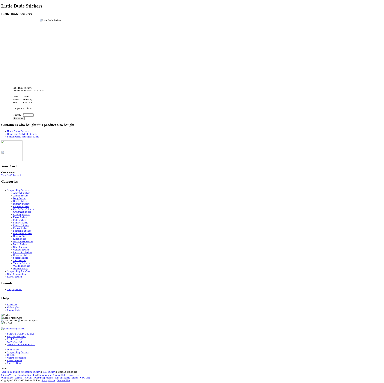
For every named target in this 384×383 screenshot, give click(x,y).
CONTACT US (14, 342)
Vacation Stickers (21, 263)
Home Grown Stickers (17, 131)
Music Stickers (20, 244)
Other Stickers (20, 247)
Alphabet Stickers (21, 193)
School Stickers (20, 257)
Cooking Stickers (21, 214)
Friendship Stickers (22, 230)
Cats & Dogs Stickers (23, 209)
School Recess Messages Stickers (23, 136)
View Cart (85, 377)
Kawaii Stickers (14, 276)
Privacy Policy (48, 380)
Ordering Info (13, 307)
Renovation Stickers (22, 252)
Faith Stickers (19, 220)
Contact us (12, 304)
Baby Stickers (19, 198)
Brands (75, 377)
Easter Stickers (20, 217)
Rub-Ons (11, 355)
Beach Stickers (20, 201)
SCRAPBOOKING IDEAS (20, 333)
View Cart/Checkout (11, 175)
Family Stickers (20, 222)
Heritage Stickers (21, 236)
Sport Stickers (19, 260)
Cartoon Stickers (21, 206)
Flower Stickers (20, 228)
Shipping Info (13, 310)
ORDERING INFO (16, 336)
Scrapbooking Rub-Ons (18, 271)
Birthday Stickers (21, 203)
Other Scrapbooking (16, 274)
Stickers (18, 377)
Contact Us (73, 375)
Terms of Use (63, 380)
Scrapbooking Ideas (27, 375)
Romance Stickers (21, 255)
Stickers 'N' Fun (9, 372)
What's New (13, 349)
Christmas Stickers (22, 212)
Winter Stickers (20, 268)
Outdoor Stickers (21, 249)
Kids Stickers (19, 239)
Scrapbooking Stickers (17, 190)
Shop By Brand (14, 289)
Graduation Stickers (22, 233)
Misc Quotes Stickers (23, 241)
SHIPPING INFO (15, 339)
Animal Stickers (20, 195)
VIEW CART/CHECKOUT (21, 344)
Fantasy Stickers (21, 225)
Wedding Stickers (21, 266)
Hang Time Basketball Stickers (21, 134)
